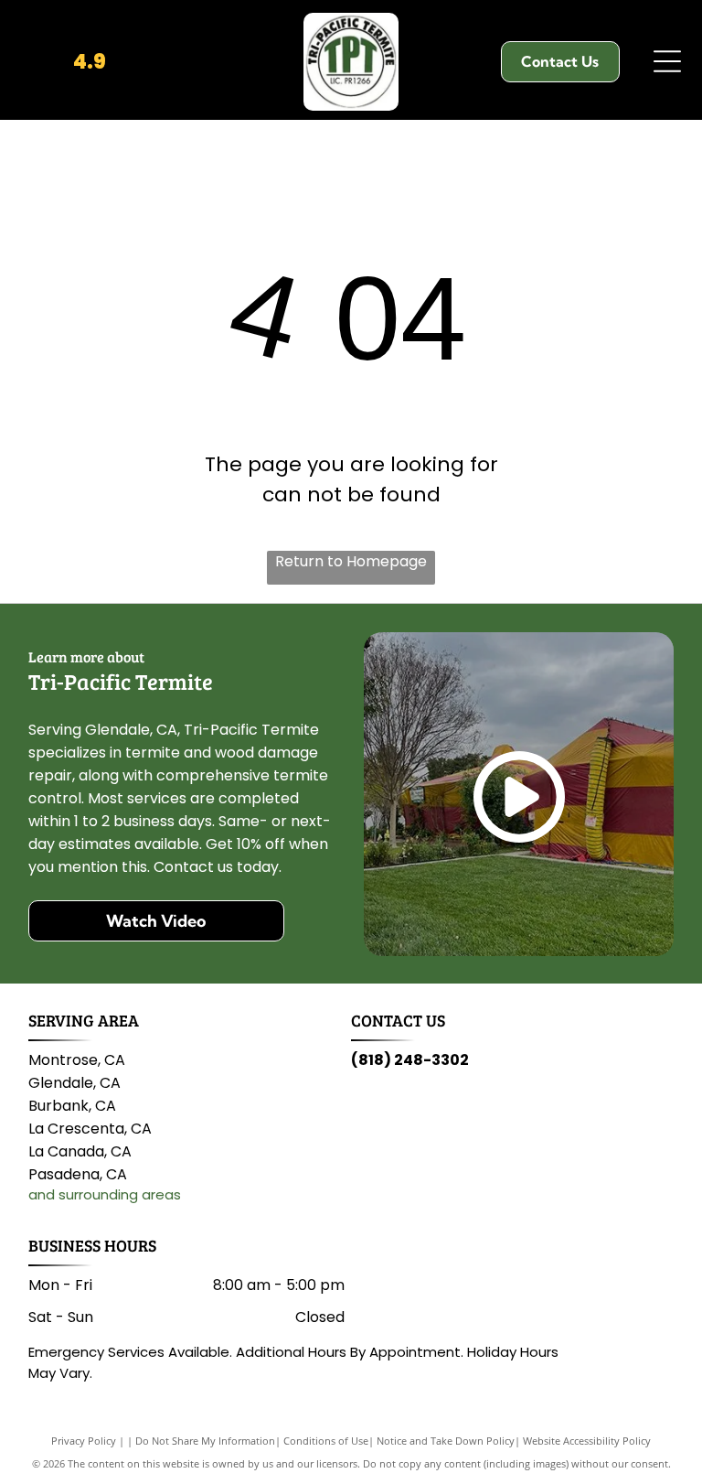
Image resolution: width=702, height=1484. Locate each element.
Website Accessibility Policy (587, 1440)
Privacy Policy (83, 1440)
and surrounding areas (104, 1194)
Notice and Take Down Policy (446, 1440)
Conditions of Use (325, 1440)
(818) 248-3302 (410, 1059)
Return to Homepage (351, 561)
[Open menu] (667, 61)
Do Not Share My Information (205, 1440)
